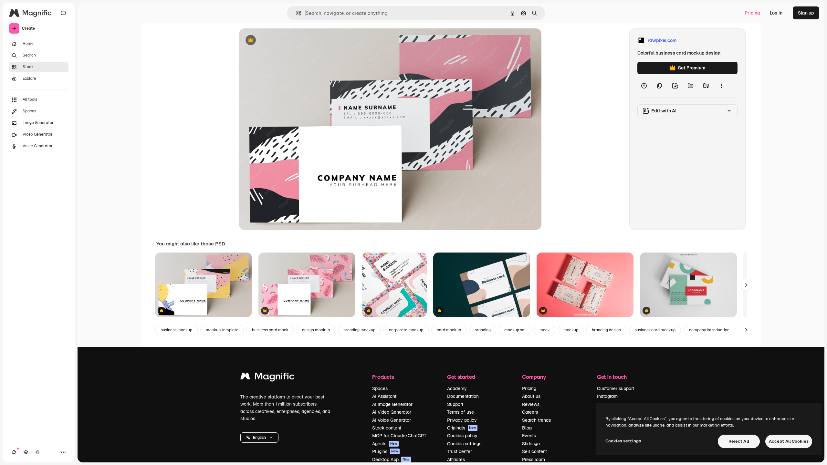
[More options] (721, 85)
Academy (457, 388)
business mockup (176, 330)
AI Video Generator (391, 412)
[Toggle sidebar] (63, 13)
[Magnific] (267, 378)
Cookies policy (462, 436)
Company (534, 376)
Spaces (380, 388)
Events (529, 436)
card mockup (449, 330)
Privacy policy (462, 420)
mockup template (222, 330)
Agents (384, 444)
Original (280, 40)
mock (544, 330)
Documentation (463, 396)
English (259, 437)
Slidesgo (531, 444)
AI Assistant (384, 396)
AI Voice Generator (391, 420)
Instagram (607, 396)
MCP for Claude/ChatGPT (399, 436)
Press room (533, 459)
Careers (530, 412)
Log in (776, 13)
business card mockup (654, 330)
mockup (570, 330)
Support (455, 404)
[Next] (746, 285)
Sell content (534, 451)
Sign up (806, 13)
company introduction (709, 330)
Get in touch (612, 376)
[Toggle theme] (37, 452)
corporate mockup (406, 330)
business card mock (270, 330)
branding (483, 330)
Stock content (386, 428)
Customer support (615, 388)
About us (531, 396)
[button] (259, 437)
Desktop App (391, 459)
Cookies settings (464, 444)
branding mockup (359, 330)
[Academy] (26, 452)
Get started (461, 376)
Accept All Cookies (789, 441)
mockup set (515, 330)
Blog (527, 428)
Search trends (536, 420)
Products (383, 376)
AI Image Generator (392, 404)
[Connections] (14, 452)
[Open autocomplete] (296, 13)
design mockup (316, 330)
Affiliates (456, 459)
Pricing (752, 13)
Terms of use (460, 412)
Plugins (385, 451)
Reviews (530, 404)
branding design (606, 330)
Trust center (459, 451)
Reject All (738, 441)
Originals (461, 428)
